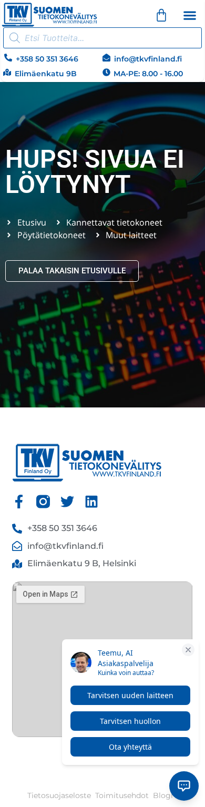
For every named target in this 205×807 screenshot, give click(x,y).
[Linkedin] (91, 501)
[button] (189, 15)
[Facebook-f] (19, 501)
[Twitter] (67, 501)
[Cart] (161, 15)
